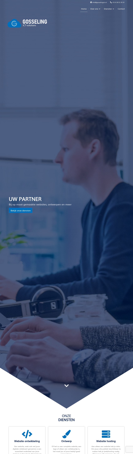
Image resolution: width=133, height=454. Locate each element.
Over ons (94, 8)
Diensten (108, 8)
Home (84, 8)
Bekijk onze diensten (21, 210)
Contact (121, 8)
